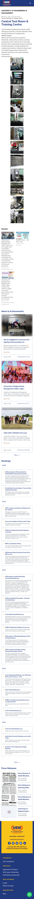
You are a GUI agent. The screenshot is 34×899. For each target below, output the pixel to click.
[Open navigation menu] (30, 3)
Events (5, 883)
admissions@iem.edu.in (17, 839)
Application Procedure (10, 869)
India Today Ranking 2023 (12, 689)
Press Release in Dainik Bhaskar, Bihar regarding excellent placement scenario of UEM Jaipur (24, 774)
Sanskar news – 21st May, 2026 (22, 241)
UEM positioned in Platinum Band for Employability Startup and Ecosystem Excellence (16, 473)
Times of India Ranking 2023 (13, 710)
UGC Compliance (8, 861)
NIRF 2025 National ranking (13, 543)
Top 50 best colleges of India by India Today (17, 521)
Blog (4, 894)
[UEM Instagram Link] (13, 843)
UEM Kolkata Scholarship (11, 875)
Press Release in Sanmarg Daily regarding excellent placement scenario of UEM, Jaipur (24, 786)
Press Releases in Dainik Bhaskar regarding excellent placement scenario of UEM (24, 798)
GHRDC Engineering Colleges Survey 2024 (17, 627)
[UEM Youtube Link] (20, 843)
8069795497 (21, 836)
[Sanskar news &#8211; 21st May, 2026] (22, 235)
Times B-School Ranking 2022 (13, 729)
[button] (29, 894)
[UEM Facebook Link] (9, 843)
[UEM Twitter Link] (17, 843)
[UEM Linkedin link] (24, 843)
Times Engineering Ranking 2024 (14, 614)
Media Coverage (8, 886)
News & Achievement (14, 16)
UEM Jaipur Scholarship (10, 872)
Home (4, 16)
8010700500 (12, 836)
